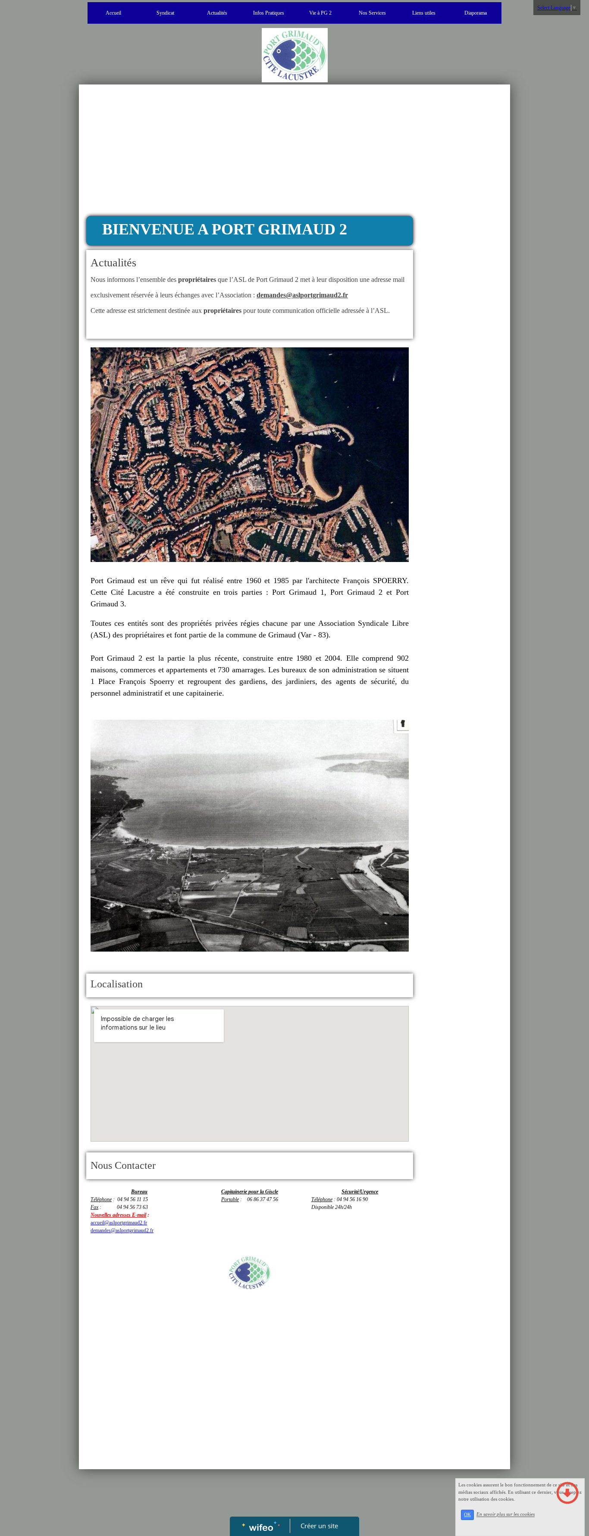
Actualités (217, 13)
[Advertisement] (249, 151)
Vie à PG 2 (320, 13)
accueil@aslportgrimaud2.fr (119, 1223)
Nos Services (372, 13)
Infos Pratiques (268, 13)
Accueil (113, 13)
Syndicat (165, 13)
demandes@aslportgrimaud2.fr (122, 1230)
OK (467, 1514)
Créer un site (319, 1525)
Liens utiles (423, 13)
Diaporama (475, 13)
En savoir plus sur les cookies (505, 1514)
